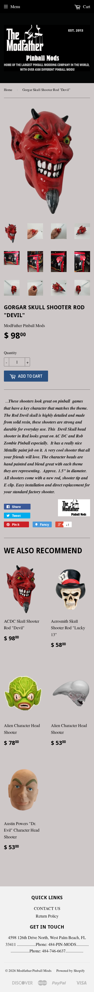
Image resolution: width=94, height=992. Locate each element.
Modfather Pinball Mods (34, 970)
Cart (86, 6)
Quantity (10, 352)
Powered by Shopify (70, 970)
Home (8, 89)
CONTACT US (47, 908)
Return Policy (47, 916)
